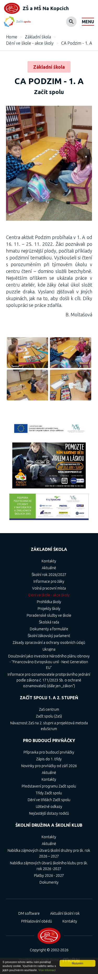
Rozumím (77, 963)
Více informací (47, 970)
